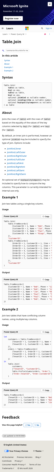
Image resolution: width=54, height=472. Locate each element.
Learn (5, 34)
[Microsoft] (27, 28)
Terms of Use (35, 464)
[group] (27, 244)
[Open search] (42, 28)
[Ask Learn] (45, 34)
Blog (37, 457)
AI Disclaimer (8, 457)
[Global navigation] (2, 28)
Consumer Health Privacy (13, 464)
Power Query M (17, 34)
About (6, 64)
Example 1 (8, 67)
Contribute (7, 461)
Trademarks (7, 468)
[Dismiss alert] (50, 4)
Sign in (49, 28)
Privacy (18, 461)
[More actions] (49, 34)
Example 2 (8, 70)
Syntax (7, 60)
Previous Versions (24, 457)
